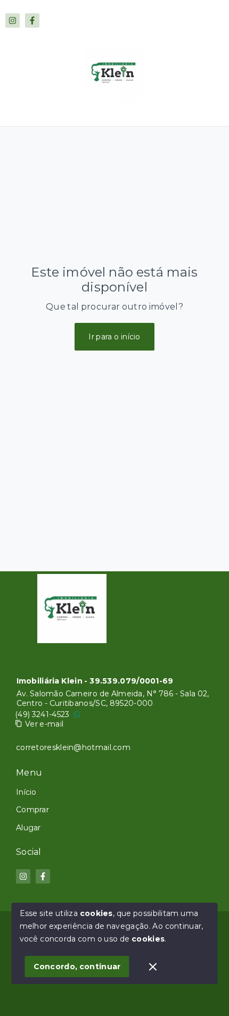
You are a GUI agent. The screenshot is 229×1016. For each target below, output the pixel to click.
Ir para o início (114, 337)
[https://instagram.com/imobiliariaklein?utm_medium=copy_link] (12, 20)
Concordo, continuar (77, 966)
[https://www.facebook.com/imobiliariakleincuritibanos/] (32, 20)
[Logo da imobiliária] (72, 608)
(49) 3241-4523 (42, 714)
